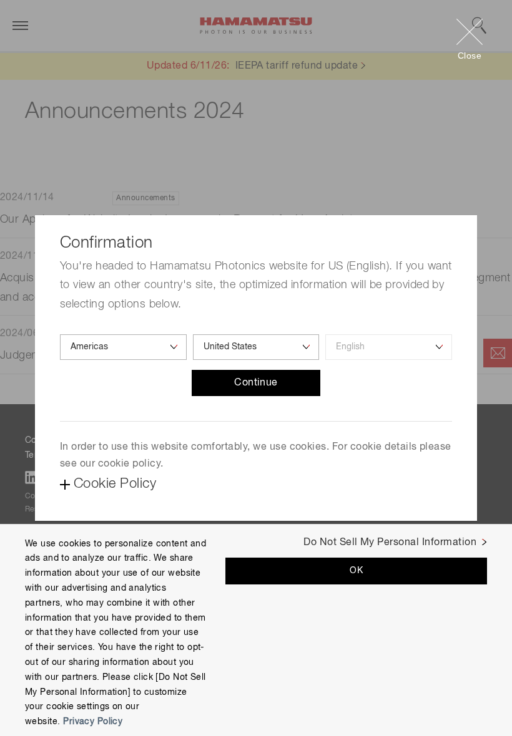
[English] (388, 347)
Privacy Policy (92, 721)
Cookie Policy (115, 484)
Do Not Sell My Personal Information (389, 543)
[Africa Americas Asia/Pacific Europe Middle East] (123, 347)
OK (356, 570)
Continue (256, 383)
